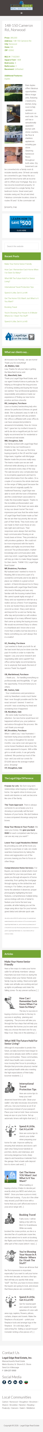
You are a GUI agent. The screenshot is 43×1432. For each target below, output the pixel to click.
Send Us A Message (10, 1367)
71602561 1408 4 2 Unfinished (14, 63)
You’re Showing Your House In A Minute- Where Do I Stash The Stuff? (27, 1257)
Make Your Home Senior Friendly (18, 264)
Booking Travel (11, 307)
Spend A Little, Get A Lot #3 (16, 321)
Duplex (7, 79)
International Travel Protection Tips (19, 287)
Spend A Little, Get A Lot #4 (16, 293)
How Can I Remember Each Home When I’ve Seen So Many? (28, 1002)
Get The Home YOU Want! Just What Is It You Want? (28, 1176)
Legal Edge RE (21, 5)
